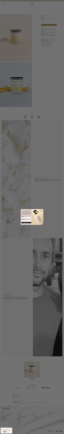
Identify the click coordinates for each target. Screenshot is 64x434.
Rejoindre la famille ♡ (26, 222)
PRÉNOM (22, 216)
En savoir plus (9, 430)
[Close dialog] (42, 209)
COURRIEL (23, 219)
